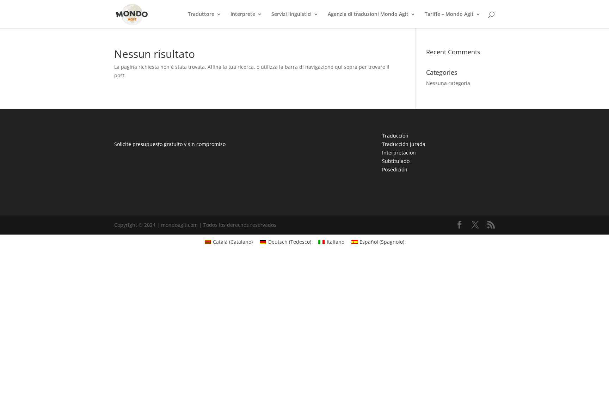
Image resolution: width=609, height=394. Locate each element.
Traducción (395, 135)
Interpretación (399, 152)
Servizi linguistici (291, 14)
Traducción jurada (403, 144)
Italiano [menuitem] (335, 241)
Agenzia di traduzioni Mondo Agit (368, 14)
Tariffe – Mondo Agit (449, 14)
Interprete (242, 14)
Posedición (394, 169)
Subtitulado (396, 161)
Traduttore (201, 14)
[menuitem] (229, 242)
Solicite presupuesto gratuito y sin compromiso (170, 144)
